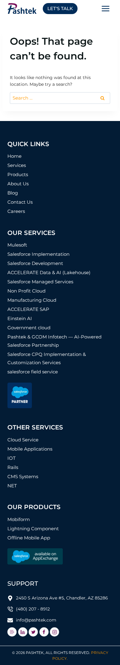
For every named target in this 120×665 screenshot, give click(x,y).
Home (14, 156)
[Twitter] (33, 632)
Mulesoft (17, 245)
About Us (18, 184)
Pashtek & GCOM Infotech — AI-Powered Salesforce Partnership (54, 341)
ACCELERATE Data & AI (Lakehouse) (48, 272)
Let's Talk (60, 8)
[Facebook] (44, 632)
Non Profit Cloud (26, 291)
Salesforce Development (35, 263)
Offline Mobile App (28, 538)
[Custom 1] (12, 632)
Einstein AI (19, 318)
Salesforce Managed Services (40, 282)
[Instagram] (54, 632)
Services (16, 165)
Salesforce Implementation (38, 254)
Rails (12, 467)
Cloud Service (22, 440)
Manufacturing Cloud (31, 300)
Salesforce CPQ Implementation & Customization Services (46, 358)
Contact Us (20, 202)
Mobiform (18, 519)
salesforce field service (32, 372)
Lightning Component (33, 528)
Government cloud (28, 328)
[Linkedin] (22, 632)
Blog (12, 193)
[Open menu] (105, 8)
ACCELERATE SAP (28, 309)
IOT (11, 458)
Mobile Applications (29, 449)
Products (17, 174)
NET (12, 486)
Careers (16, 211)
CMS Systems (22, 476)
